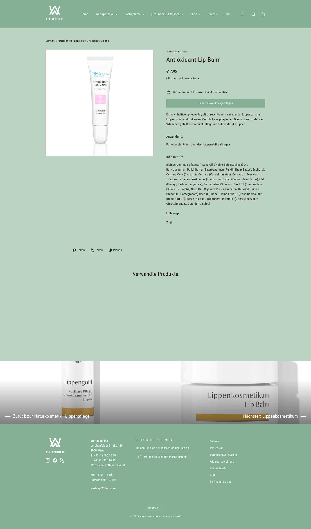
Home (84, 14)
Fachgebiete (132, 14)
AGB (212, 475)
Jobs (227, 14)
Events (212, 14)
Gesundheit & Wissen (166, 14)
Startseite (50, 41)
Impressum (217, 448)
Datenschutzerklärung (223, 454)
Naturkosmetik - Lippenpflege (72, 41)
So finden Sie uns (220, 481)
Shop (194, 14)
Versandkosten (192, 78)
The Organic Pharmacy (176, 51)
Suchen (214, 441)
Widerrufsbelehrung (222, 461)
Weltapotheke (105, 14)
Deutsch (153, 508)
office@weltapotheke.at (110, 465)
